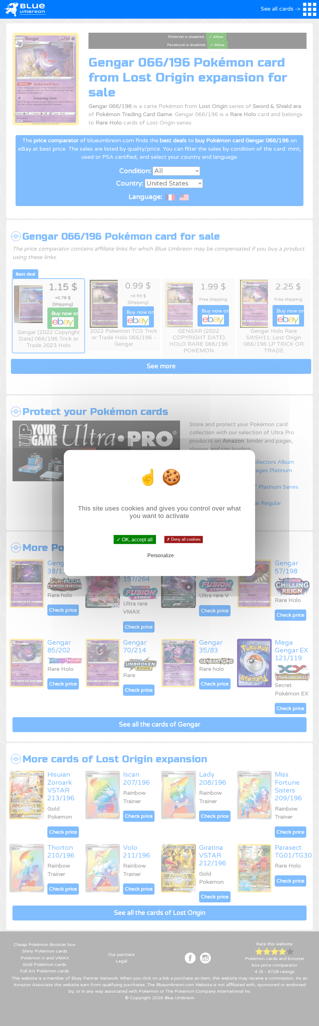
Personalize (160, 555)
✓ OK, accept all (135, 539)
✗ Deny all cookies (183, 539)
